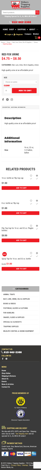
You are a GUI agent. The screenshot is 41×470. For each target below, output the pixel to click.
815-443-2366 (21, 22)
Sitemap (25, 465)
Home (3, 42)
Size (5, 78)
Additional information (18, 107)
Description (6, 107)
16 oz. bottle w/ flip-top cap (12, 178)
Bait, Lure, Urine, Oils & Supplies (22, 42)
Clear (7, 86)
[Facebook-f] (3, 359)
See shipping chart (22, 434)
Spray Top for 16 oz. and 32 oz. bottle (16, 259)
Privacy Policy (16, 465)
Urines (36, 42)
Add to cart (25, 91)
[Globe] (6, 359)
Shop (8, 42)
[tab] (6, 107)
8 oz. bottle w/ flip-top (10, 203)
